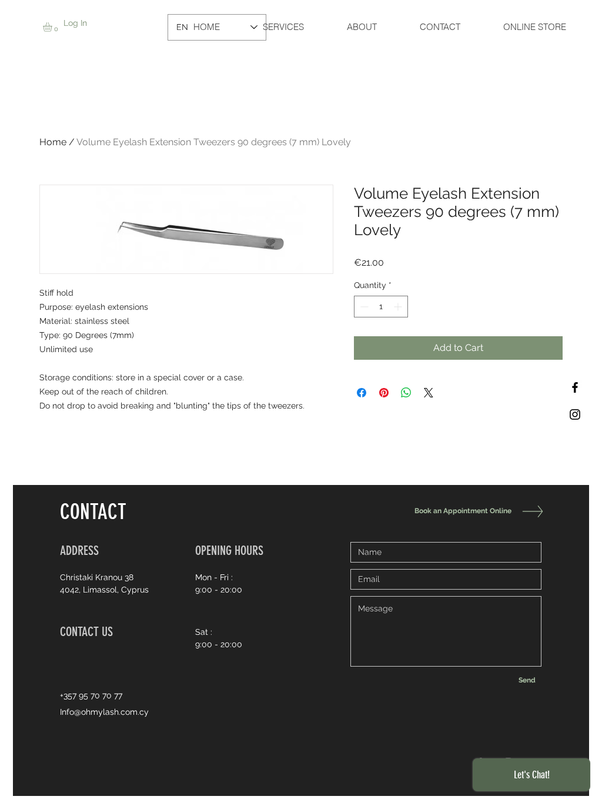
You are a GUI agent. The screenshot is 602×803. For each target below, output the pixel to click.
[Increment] (399, 306)
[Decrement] (363, 306)
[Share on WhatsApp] (406, 393)
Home (52, 142)
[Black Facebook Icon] (575, 387)
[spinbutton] (381, 306)
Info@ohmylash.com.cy (104, 712)
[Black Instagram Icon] (575, 414)
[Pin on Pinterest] (384, 393)
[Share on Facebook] (361, 393)
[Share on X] (429, 393)
